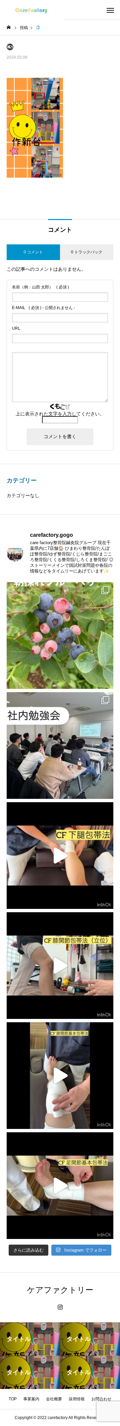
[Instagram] (60, 1307)
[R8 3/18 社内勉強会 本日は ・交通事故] (60, 745)
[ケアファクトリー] (31, 10)
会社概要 (54, 1399)
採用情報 (77, 1399)
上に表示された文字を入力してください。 (60, 413)
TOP (13, 1399)
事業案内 (31, 1399)
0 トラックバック (86, 252)
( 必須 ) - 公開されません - (43, 308)
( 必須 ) (40, 287)
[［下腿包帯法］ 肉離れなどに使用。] (60, 855)
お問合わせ (101, 1399)
